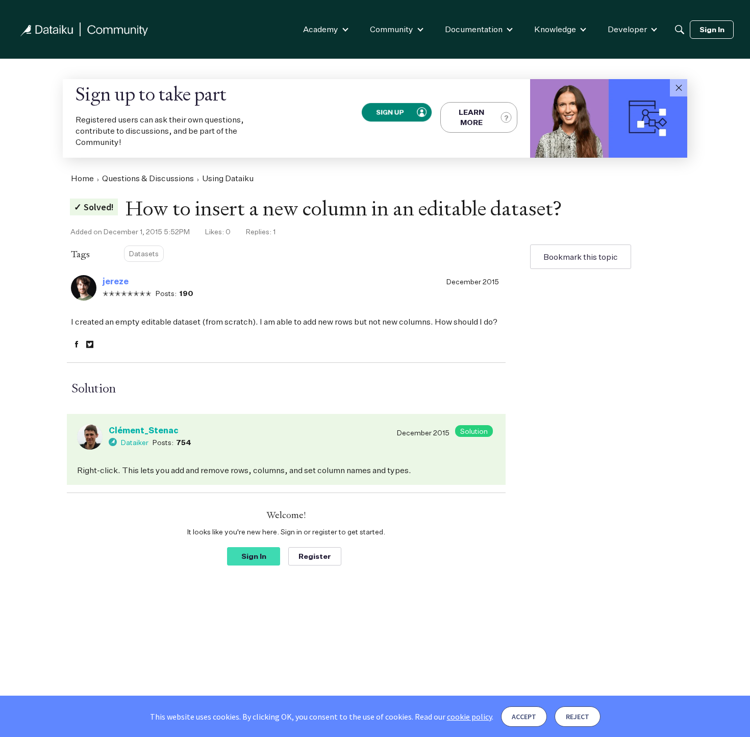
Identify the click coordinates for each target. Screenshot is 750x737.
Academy (320, 29)
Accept (524, 716)
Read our (453, 716)
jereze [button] (116, 281)
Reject (577, 716)
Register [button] (314, 556)
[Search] (679, 29)
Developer (627, 29)
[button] (678, 87)
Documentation (474, 29)
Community (391, 29)
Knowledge (555, 29)
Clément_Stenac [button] (144, 430)
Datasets (144, 253)
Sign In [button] (253, 556)
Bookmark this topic (580, 257)
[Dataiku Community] (84, 29)
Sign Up (390, 112)
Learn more (471, 117)
